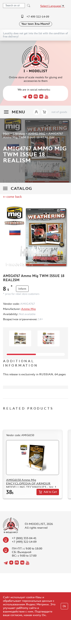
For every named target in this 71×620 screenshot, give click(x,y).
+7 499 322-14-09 (37, 16)
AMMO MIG (36, 133)
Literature (19, 133)
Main (6, 133)
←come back (12, 197)
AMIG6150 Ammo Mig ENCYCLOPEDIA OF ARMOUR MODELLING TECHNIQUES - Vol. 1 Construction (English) (31, 485)
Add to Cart (50, 491)
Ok (64, 606)
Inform (22, 288)
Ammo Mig (28, 308)
